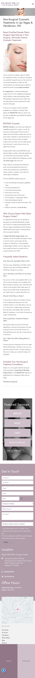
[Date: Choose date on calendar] (21, 499)
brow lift (20, 207)
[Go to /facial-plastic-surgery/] (17, 433)
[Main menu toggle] (33, 4)
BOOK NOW (26, 661)
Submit (6, 542)
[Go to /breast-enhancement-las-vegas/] (17, 413)
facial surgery (10, 161)
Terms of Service (17, 538)
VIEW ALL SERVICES (14, 451)
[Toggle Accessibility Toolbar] (4, 670)
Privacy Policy (5, 538)
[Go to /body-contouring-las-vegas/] (17, 423)
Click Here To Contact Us (10, 382)
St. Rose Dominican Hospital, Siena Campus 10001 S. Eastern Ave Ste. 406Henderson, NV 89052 (18, 563)
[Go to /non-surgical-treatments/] (17, 443)
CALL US (8, 661)
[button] (13, 451)
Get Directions (9, 577)
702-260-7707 (14, 113)
